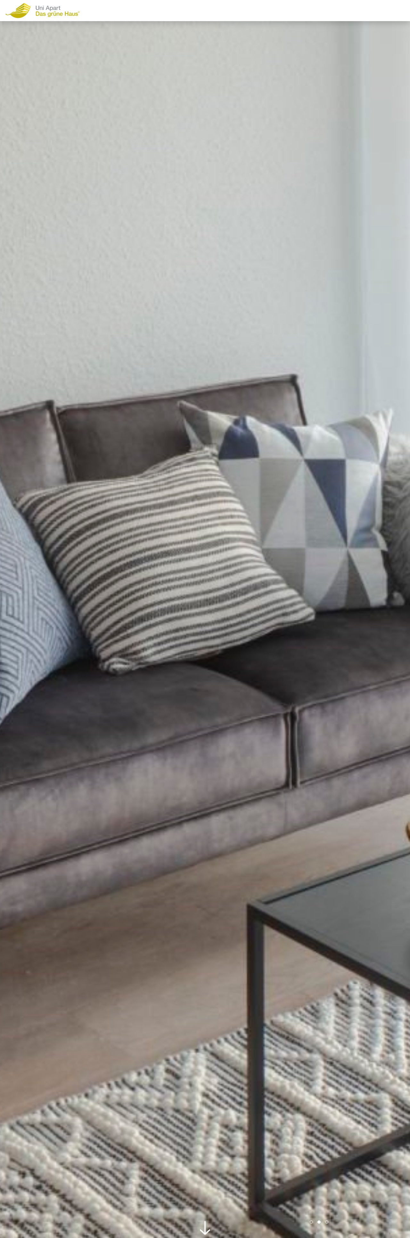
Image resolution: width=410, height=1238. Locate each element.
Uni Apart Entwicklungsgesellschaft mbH (54, 11)
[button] (311, 1222)
